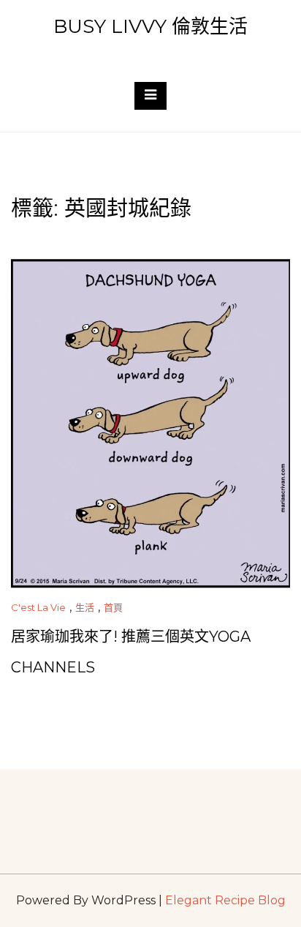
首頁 (113, 607)
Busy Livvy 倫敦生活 (150, 26)
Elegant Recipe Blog (225, 900)
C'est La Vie (38, 607)
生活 (84, 607)
